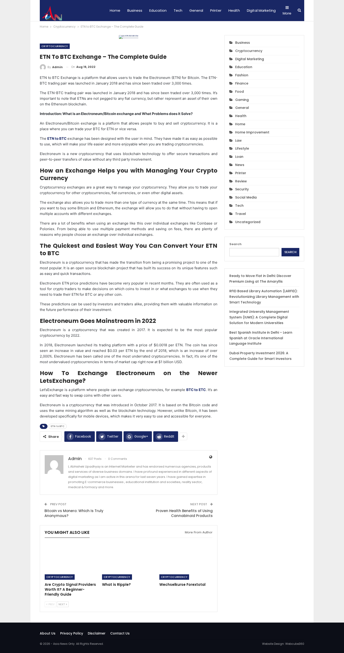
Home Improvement (252, 132)
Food (239, 91)
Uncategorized (247, 222)
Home (115, 10)
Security (242, 189)
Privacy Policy (71, 633)
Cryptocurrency (54, 46)
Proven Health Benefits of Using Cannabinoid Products (184, 513)
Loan (239, 156)
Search (235, 244)
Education (158, 10)
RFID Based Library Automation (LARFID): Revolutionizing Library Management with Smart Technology (264, 297)
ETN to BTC (56, 138)
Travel (240, 213)
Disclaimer (97, 633)
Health (234, 10)
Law (238, 140)
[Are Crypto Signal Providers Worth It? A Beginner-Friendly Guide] (71, 561)
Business (134, 10)
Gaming (242, 99)
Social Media (246, 197)
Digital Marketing (261, 10)
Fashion (241, 75)
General (196, 10)
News (239, 164)
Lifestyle (242, 148)
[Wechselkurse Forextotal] (185, 561)
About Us (47, 633)
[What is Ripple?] (128, 561)
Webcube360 (294, 644)
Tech (178, 10)
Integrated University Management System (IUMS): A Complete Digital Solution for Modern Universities (259, 317)
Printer (215, 10)
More (287, 13)
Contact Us (120, 633)
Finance (241, 83)
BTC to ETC (196, 389)
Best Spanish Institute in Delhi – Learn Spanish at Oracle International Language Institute (260, 338)
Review (241, 181)
